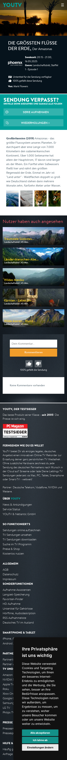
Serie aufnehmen (36, 112)
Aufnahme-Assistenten (17, 590)
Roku (6, 689)
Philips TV (8, 712)
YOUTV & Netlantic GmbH (19, 514)
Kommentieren (33, 352)
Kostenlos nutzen (13, 553)
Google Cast (10, 698)
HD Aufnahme (11, 604)
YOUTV (12, 5)
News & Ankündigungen (17, 504)
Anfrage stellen (12, 754)
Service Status (11, 509)
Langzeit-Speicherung (16, 594)
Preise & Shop (11, 549)
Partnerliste (10, 659)
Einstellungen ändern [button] (40, 747)
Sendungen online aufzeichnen (21, 530)
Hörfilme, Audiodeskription (19, 613)
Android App (10, 643)
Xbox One (9, 694)
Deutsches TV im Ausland (18, 622)
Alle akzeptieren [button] (40, 732)
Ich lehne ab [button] (40, 740)
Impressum (9, 579)
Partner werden (12, 664)
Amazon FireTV (12, 675)
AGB (5, 570)
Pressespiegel (11, 733)
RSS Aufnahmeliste (14, 618)
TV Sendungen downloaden (19, 539)
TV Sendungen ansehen (17, 535)
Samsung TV (10, 703)
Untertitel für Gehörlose (18, 608)
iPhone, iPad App (13, 638)
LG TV (6, 708)
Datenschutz (10, 574)
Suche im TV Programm (17, 544)
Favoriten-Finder (13, 599)
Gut (29, 363)
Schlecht (38, 363)
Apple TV (8, 684)
